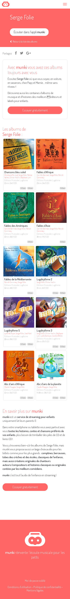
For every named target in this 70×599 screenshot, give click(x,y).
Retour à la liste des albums (24, 41)
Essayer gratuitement (35, 110)
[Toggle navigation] (65, 4)
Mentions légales (35, 590)
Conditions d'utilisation (19, 587)
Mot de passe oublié (35, 580)
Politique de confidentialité (47, 587)
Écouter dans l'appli (29, 32)
